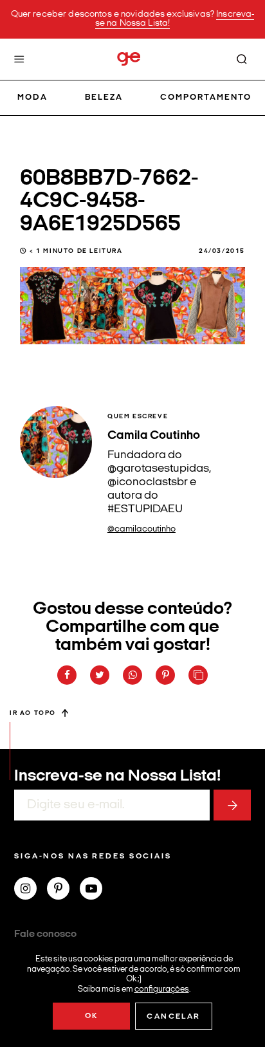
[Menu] (19, 59)
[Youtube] (96, 890)
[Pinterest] (63, 890)
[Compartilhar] (67, 675)
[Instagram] (30, 890)
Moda (32, 97)
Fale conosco (45, 934)
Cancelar (173, 1017)
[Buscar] (242, 59)
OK (91, 1016)
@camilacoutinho (141, 529)
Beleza (104, 97)
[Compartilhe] (198, 675)
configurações (161, 989)
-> (232, 805)
